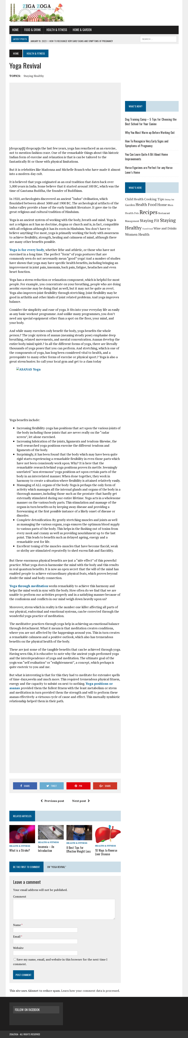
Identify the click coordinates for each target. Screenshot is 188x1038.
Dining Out (169, 199)
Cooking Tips (154, 199)
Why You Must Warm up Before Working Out (150, 132)
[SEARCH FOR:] (158, 38)
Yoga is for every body (26, 250)
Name (17, 925)
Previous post (54, 801)
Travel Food (147, 228)
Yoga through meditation (28, 586)
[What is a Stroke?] (22, 841)
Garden (130, 205)
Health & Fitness (56, 30)
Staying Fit (149, 220)
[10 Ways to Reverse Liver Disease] (108, 841)
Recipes (149, 212)
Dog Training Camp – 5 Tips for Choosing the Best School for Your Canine (150, 121)
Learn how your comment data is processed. (90, 991)
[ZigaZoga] (94, 13)
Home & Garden (82, 30)
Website (18, 948)
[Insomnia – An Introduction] (51, 837)
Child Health (134, 199)
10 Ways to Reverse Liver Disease (106, 852)
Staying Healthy (34, 76)
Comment (19, 896)
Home (15, 30)
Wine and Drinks (164, 228)
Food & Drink (32, 30)
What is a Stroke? (19, 850)
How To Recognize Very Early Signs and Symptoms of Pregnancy (146, 143)
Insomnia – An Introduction (46, 848)
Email (17, 936)
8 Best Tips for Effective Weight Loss (78, 849)
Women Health (137, 234)
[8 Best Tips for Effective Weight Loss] (79, 838)
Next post (79, 801)
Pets (136, 213)
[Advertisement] (65, 111)
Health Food (146, 204)
